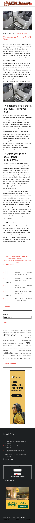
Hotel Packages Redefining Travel (14, 450)
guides (27, 337)
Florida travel (6, 338)
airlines (5, 330)
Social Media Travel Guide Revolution (15, 454)
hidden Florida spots (26, 340)
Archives (5, 314)
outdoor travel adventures (25, 350)
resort (16, 353)
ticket (13, 356)
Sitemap (22, 517)
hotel (28, 343)
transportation (27, 356)
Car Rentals (28, 332)
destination (9, 335)
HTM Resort (21, 476)
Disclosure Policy (14, 517)
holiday (20, 343)
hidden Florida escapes (8, 340)
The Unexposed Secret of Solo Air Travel (17, 38)
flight (29, 335)
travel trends (6, 358)
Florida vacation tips (16, 338)
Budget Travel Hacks (14, 332)
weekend (27, 359)
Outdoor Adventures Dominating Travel (16, 446)
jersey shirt (28, 345)
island (19, 345)
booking (6, 332)
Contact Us (5, 517)
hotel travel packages (8, 345)
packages (8, 353)
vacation (18, 358)
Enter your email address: (17, 471)
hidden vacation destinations (9, 343)
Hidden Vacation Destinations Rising (15, 441)
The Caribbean (6, 355)
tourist (19, 356)
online (5, 350)
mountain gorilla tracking (25, 348)
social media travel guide (25, 353)
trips (11, 358)
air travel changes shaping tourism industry (21, 330)
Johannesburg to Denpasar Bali (10, 348)
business (22, 332)
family (22, 335)
